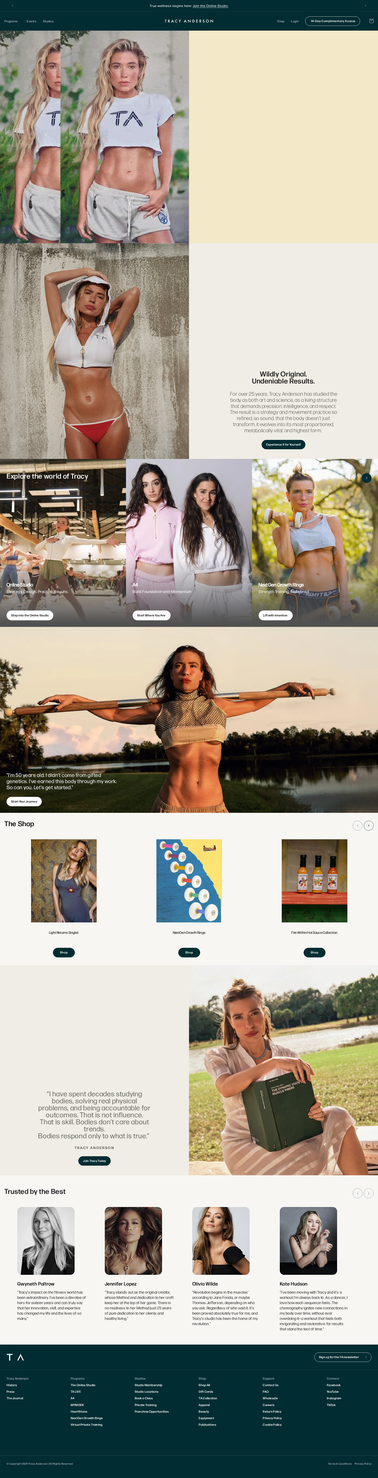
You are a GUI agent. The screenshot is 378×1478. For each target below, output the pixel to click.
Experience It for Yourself (283, 444)
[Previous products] (357, 826)
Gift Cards (206, 1391)
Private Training (146, 1405)
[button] (12, 21)
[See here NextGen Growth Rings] (189, 898)
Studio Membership (149, 1385)
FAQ (265, 1391)
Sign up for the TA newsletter (339, 1357)
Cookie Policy (272, 1424)
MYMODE (77, 1405)
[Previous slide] (355, 478)
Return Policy (272, 1411)
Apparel (204, 1405)
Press (10, 1391)
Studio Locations (146, 1391)
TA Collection (208, 1398)
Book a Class (144, 1398)
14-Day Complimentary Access (333, 21)
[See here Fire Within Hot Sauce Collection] (314, 898)
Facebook (334, 1385)
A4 (73, 1398)
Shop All (204, 1385)
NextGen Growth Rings (87, 1418)
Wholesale (270, 1398)
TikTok (331, 1405)
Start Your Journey (24, 801)
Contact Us (270, 1385)
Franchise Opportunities (152, 1411)
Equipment (206, 1418)
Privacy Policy (272, 1418)
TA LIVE (76, 1391)
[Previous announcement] (12, 6)
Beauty (204, 1411)
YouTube (333, 1391)
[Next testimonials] (369, 1193)
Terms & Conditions (340, 1463)
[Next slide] (366, 478)
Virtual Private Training (87, 1424)
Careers (268, 1405)
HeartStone (79, 1411)
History (12, 1385)
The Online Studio (83, 1385)
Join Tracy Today (94, 1161)
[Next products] (369, 826)
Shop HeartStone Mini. (217, 5)
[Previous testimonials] (357, 1193)
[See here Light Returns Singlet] (64, 898)
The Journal (15, 1398)
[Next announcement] (365, 6)
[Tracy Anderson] (189, 21)
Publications (207, 1424)
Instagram (334, 1398)
